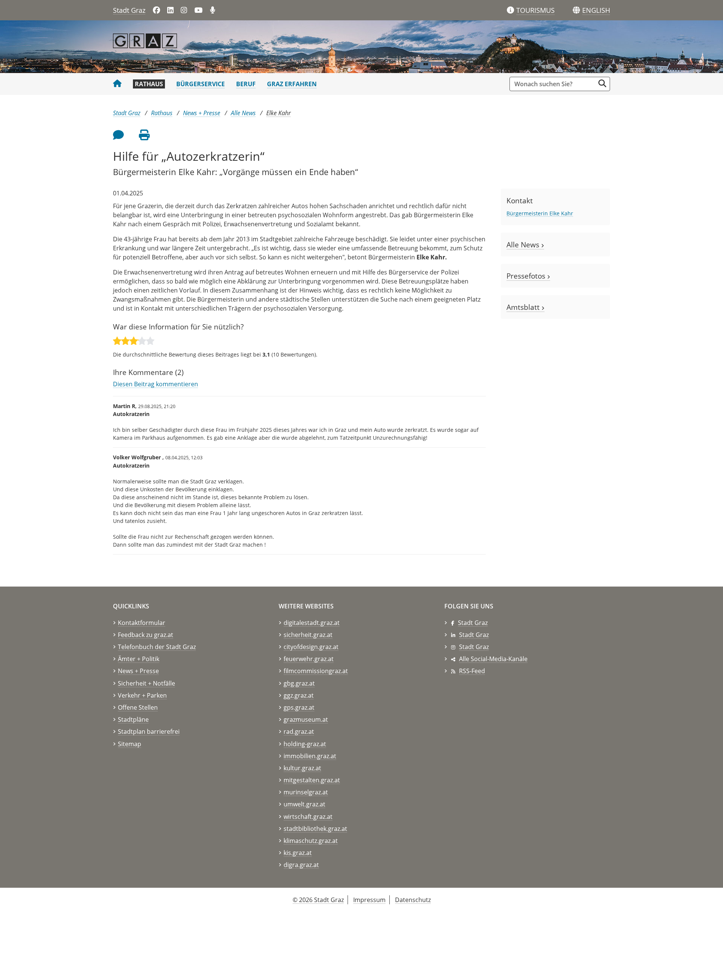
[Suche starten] (602, 83)
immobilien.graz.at (310, 756)
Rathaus (149, 84)
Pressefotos (526, 276)
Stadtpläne (133, 719)
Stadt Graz (129, 10)
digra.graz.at (301, 865)
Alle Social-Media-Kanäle (493, 659)
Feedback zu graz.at (145, 635)
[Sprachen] (576, 10)
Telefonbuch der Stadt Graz (157, 647)
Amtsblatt (523, 307)
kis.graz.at (298, 853)
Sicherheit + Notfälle (146, 683)
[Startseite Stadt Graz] (117, 83)
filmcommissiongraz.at (316, 671)
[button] (596, 10)
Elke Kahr (278, 113)
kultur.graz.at (302, 768)
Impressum (369, 900)
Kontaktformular (141, 623)
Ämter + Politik (138, 659)
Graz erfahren (292, 84)
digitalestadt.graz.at (312, 623)
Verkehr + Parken (142, 695)
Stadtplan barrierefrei (149, 731)
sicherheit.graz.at (308, 635)
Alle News (243, 113)
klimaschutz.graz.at (311, 841)
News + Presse (201, 113)
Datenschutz (413, 900)
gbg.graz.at (299, 683)
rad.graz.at (299, 731)
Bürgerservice (200, 84)
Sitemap (129, 744)
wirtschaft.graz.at (308, 816)
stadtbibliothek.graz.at (315, 828)
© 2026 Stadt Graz (318, 900)
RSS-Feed (472, 671)
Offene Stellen (138, 707)
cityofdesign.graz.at (311, 647)
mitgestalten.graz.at (312, 780)
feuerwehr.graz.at (309, 659)
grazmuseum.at (306, 719)
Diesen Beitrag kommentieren (155, 384)
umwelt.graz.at (304, 804)
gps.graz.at (299, 707)
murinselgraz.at (306, 792)
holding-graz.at (305, 744)
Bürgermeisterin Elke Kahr (539, 213)
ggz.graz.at (299, 695)
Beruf (246, 84)
